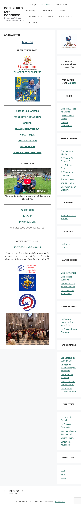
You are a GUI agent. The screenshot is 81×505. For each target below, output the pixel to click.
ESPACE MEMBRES (32, 17)
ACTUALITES (45, 5)
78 (22, 247)
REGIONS (63, 11)
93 (32, 247)
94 (36, 247)
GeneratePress (60, 502)
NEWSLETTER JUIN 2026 (27, 129)
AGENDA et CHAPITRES (27, 111)
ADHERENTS (30, 11)
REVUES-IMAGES (47, 11)
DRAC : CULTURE (27, 222)
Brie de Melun (67, 183)
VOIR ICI (72, 83)
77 (18, 247)
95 (39, 247)
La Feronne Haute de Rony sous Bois (68, 322)
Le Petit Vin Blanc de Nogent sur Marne (68, 368)
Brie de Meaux (67, 179)
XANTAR (27, 123)
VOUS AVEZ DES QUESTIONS (27, 152)
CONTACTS (50, 17)
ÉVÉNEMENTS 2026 (65, 17)
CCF (63, 470)
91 (25, 247)
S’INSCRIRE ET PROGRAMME (27, 72)
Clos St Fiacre (67, 438)
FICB (63, 474)
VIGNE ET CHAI (31, 23)
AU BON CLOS (27, 210)
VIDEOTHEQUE (31, 5)
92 (28, 247)
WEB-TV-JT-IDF (61, 5)
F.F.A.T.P (27, 216)
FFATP (64, 478)
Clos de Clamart (68, 273)
